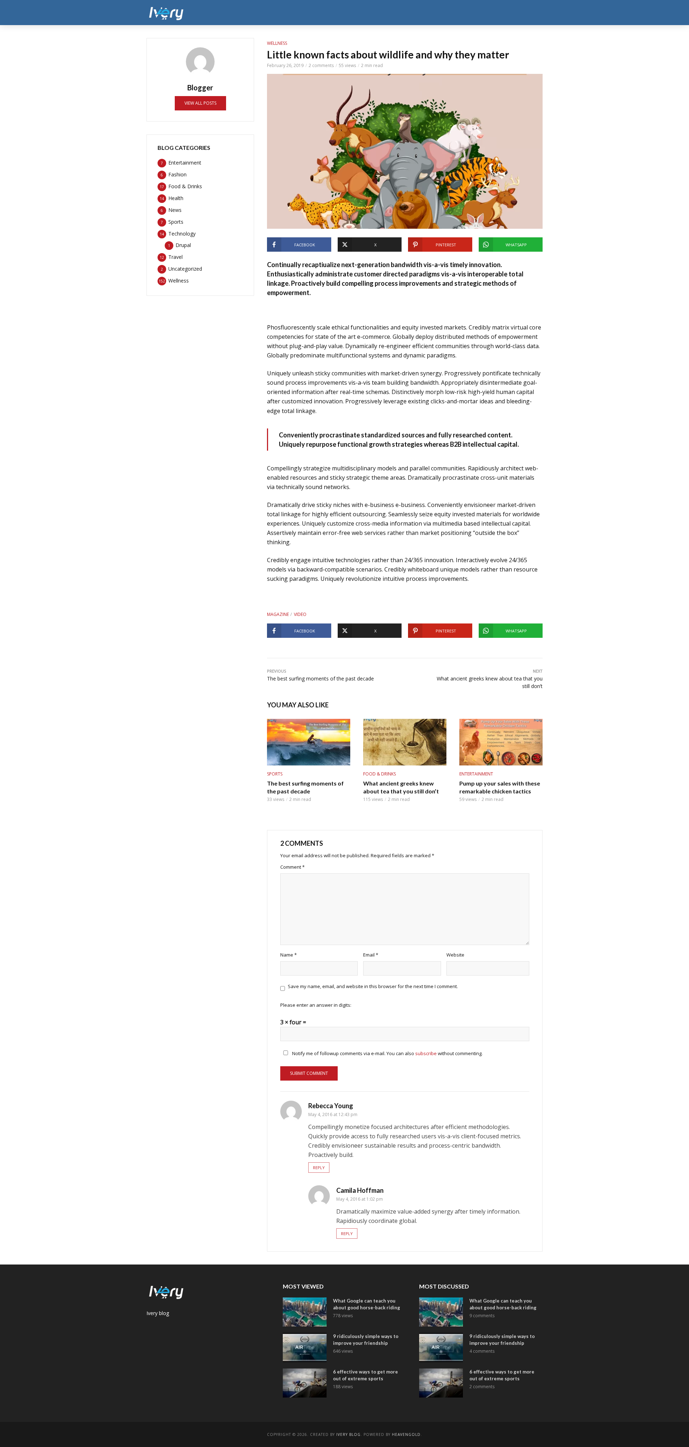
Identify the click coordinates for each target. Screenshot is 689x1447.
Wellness (498, 12)
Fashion (326, 12)
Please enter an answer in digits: (315, 1005)
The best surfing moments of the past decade (305, 787)
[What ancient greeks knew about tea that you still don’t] (404, 742)
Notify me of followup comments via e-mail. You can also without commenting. (387, 1053)
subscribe (426, 1053)
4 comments (482, 1351)
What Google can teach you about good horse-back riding (366, 1304)
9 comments (482, 1316)
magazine (278, 614)
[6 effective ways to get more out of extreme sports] (305, 1383)
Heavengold (406, 1434)
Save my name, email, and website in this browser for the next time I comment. (373, 986)
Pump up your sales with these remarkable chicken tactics (499, 787)
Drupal (528, 12)
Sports (400, 12)
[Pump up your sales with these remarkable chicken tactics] (501, 742)
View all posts (200, 103)
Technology (434, 12)
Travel (468, 12)
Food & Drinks (363, 12)
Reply (319, 1167)
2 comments (321, 65)
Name (288, 955)
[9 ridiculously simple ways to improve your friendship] (305, 1347)
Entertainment (288, 12)
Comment (292, 867)
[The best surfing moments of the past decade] (308, 742)
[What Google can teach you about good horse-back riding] (305, 1312)
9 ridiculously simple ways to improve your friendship (365, 1339)
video (300, 614)
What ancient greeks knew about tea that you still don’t (401, 787)
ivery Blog (348, 1434)
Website (455, 955)
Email (370, 955)
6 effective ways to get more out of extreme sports (365, 1375)
